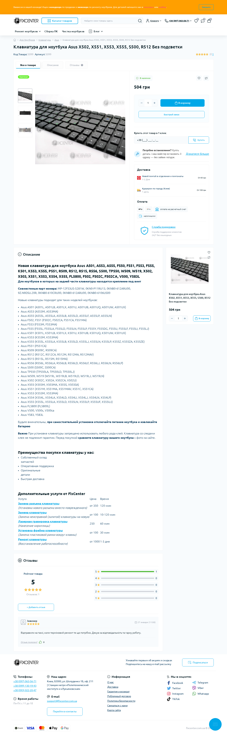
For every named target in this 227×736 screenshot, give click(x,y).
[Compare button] (206, 78)
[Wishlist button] (199, 78)
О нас (110, 682)
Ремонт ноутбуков (26, 31)
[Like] (40, 642)
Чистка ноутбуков (73, 31)
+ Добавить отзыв (36, 607)
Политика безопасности (121, 700)
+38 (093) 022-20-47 (24, 690)
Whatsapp (203, 693)
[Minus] (141, 103)
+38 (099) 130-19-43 (24, 685)
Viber (201, 688)
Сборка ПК (51, 31)
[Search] (140, 21)
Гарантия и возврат (118, 691)
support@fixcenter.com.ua (62, 701)
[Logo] (26, 20)
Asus (57, 40)
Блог (97, 31)
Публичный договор (119, 696)
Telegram (203, 682)
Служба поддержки (163, 227)
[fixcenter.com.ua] (62, 662)
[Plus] (154, 103)
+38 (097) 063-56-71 (24, 681)
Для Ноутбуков (27, 40)
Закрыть (206, 7)
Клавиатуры (45, 40)
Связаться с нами (117, 705)
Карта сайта (114, 710)
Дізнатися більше (197, 153)
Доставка (112, 686)
